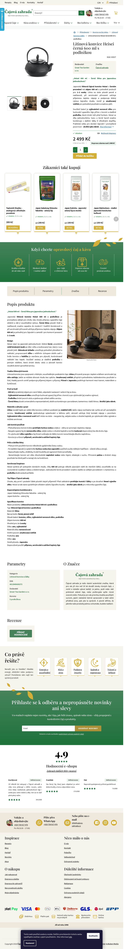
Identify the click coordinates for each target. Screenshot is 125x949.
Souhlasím (93, 936)
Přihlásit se (73, 489)
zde (70, 937)
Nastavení (30, 943)
